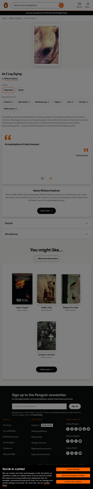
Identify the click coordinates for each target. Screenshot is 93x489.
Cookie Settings (73, 469)
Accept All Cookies (73, 482)
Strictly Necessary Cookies (73, 475)
